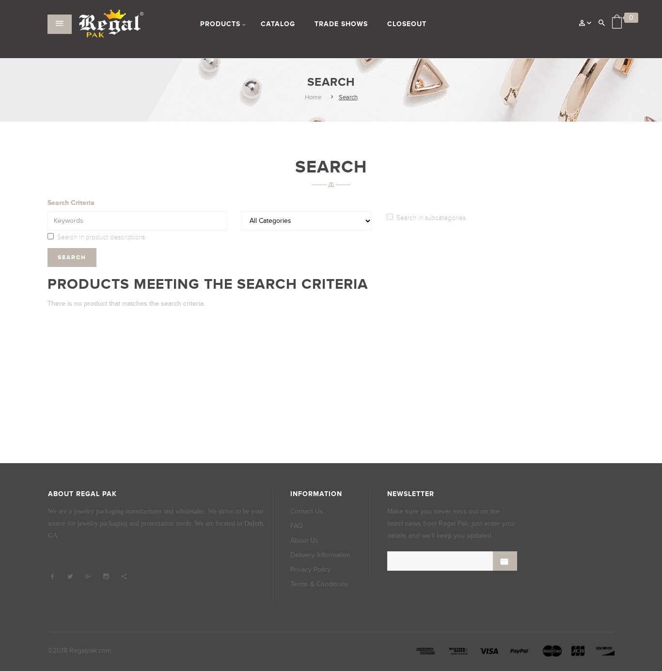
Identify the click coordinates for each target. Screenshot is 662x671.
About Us (304, 540)
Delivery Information (320, 555)
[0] (617, 22)
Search (348, 97)
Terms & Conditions (319, 584)
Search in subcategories (431, 218)
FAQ (296, 526)
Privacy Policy (310, 569)
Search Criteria (71, 203)
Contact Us (306, 511)
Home (313, 97)
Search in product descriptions (101, 237)
